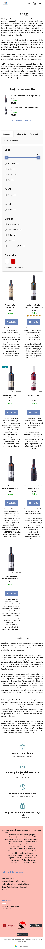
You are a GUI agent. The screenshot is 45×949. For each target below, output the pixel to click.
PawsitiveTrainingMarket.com (22, 853)
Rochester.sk (31, 844)
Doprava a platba (8, 878)
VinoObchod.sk (31, 841)
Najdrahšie (34, 134)
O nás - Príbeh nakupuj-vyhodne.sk (14, 887)
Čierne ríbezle (14, 229)
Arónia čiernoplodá (16, 246)
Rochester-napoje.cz (32, 839)
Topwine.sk (14, 860)
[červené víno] (13, 261)
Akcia (11, 169)
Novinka (12, 174)
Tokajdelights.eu (28, 860)
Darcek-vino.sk (30, 858)
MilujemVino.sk (31, 855)
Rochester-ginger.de (13, 839)
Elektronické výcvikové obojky (22, 846)
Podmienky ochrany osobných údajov (15, 884)
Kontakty (5, 890)
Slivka (11, 235)
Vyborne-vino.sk (15, 858)
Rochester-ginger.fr (15, 841)
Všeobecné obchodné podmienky (14, 881)
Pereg (11, 195)
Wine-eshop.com (30, 862)
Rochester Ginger (15, 844)
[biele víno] (7, 261)
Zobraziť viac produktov (22, 120)
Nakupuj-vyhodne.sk (15, 855)
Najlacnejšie (20, 134)
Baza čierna (13, 224)
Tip (10, 180)
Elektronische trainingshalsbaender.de (22, 851)
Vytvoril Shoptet (24, 946)
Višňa (11, 240)
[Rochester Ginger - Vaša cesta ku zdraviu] (36, 925)
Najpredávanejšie (10, 140)
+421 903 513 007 (8, 909)
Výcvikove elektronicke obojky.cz (22, 848)
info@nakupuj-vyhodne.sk (11, 906)
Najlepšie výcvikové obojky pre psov (22, 835)
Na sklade (13, 163)
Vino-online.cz (15, 862)
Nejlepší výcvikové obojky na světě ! (22, 837)
